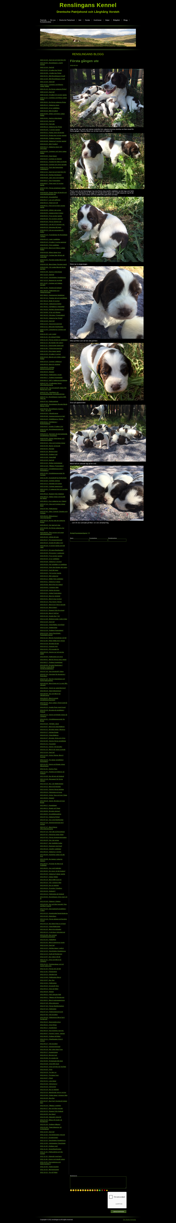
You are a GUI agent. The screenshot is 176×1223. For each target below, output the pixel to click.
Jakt (79, 20)
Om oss (53, 20)
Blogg (126, 20)
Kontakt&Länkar (45, 22)
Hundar (87, 20)
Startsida (43, 20)
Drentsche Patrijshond (67, 20)
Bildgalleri (116, 20)
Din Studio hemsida (129, 1219)
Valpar (107, 20)
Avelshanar (97, 20)
